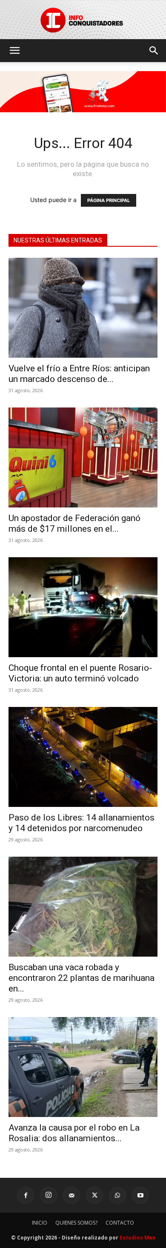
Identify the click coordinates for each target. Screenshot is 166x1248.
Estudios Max (137, 1237)
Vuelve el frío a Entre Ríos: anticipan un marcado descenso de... (79, 373)
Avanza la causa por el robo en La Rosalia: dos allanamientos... (74, 1133)
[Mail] (71, 1195)
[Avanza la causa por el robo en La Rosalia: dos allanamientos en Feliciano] (83, 1067)
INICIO (39, 1222)
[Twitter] (94, 1195)
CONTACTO (120, 1222)
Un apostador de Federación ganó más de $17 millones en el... (74, 523)
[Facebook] (25, 1195)
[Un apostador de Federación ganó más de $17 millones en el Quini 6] (83, 457)
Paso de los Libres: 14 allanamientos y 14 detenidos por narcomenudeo (82, 822)
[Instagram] (48, 1195)
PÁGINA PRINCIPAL (108, 200)
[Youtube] (140, 1195)
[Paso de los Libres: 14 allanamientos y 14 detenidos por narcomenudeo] (83, 757)
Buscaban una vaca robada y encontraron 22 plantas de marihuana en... (82, 978)
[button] (14, 50)
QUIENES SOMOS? (76, 1222)
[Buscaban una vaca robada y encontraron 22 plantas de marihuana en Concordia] (83, 907)
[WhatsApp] (117, 1195)
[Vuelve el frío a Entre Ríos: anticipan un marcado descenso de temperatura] (83, 308)
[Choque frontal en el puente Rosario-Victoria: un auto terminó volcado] (83, 607)
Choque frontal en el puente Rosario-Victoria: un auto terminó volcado (80, 673)
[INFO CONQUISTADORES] (83, 19)
